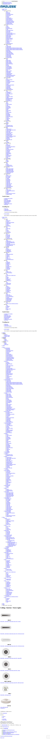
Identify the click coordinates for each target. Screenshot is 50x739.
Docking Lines (8, 147)
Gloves (7, 224)
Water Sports (6, 340)
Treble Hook (8, 268)
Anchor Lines (8, 144)
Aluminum (8, 306)
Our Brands (4, 337)
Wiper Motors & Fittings (10, 76)
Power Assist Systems (9, 53)
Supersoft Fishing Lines (12, 545)
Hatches (7, 122)
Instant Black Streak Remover (10, 33)
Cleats (7, 105)
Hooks (5, 559)
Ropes (7, 157)
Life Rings (8, 478)
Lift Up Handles (8, 112)
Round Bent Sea (8, 266)
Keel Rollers (8, 179)
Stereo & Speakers (9, 100)
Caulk (7, 29)
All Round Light (8, 457)
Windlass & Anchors (7, 511)
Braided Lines (8, 536)
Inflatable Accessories (9, 126)
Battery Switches (8, 395)
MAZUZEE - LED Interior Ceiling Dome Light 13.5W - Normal (10, 621)
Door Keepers (8, 437)
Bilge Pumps (8, 13)
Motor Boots (8, 50)
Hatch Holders (8, 110)
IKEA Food (6, 204)
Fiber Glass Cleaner (9, 32)
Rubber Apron (8, 524)
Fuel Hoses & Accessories (10, 81)
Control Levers (8, 381)
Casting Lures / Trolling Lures (11, 275)
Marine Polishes (8, 36)
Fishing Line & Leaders (8, 535)
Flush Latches (8, 107)
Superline (7, 246)
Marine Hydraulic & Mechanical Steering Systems (14, 47)
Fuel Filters (8, 80)
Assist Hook (8, 262)
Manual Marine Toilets (9, 170)
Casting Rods (8, 287)
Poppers (7, 277)
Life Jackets (8, 477)
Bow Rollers (8, 177)
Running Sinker (8, 249)
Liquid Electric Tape (9, 34)
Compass (7, 142)
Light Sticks (8, 236)
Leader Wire (8, 243)
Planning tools (6, 202)
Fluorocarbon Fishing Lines (10, 242)
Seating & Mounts (7, 485)
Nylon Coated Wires (11, 540)
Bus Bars (7, 65)
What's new (6, 208)
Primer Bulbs (8, 87)
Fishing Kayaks (8, 271)
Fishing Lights (6, 530)
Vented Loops (8, 173)
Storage (5, 488)
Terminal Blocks (8, 74)
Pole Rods (7, 289)
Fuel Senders (8, 82)
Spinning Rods (8, 290)
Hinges (7, 111)
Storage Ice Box (8, 594)
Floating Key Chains (9, 96)
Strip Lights (8, 138)
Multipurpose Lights (9, 134)
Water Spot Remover (9, 43)
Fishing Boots (8, 223)
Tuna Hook (8, 269)
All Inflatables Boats (9, 125)
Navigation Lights (9, 135)
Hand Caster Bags (9, 295)
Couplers (7, 178)
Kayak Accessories (9, 272)
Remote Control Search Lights (11, 464)
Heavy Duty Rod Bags (9, 296)
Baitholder (7, 561)
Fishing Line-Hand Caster (10, 241)
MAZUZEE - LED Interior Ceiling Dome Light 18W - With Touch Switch (12, 682)
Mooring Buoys (8, 153)
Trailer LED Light (9, 183)
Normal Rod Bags (9, 299)
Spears (5, 597)
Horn (7, 403)
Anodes (7, 26)
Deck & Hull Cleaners (9, 30)
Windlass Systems (9, 194)
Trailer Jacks (8, 182)
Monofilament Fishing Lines (10, 244)
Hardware (5, 433)
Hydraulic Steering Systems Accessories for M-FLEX (14, 49)
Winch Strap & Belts (9, 186)
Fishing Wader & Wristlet (10, 222)
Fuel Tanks (8, 83)
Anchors (7, 191)
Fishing (3, 217)
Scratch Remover (9, 40)
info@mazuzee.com (9, 3)
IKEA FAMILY (6, 213)
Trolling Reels (8, 284)
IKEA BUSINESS (7, 317)
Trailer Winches (8, 185)
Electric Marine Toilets (9, 169)
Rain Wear (8, 225)
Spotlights (7, 137)
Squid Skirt (8, 279)
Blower (7, 64)
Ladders (7, 97)
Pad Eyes (7, 113)
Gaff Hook (8, 255)
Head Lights (8, 235)
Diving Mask (8, 228)
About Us (5, 334)
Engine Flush (8, 31)
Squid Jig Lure (8, 278)
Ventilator (7, 120)
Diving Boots (8, 220)
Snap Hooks (8, 115)
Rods (5, 580)
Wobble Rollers (8, 187)
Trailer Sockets (8, 184)
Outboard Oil (8, 86)
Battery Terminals (9, 62)
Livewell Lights (8, 133)
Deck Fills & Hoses (9, 79)
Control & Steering (7, 379)
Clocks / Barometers (9, 93)
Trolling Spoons (8, 280)
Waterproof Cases (9, 165)
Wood (7, 309)
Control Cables (8, 46)
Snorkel (7, 230)
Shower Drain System (9, 20)
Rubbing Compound (9, 38)
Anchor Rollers (8, 189)
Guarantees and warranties (8, 198)
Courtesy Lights (8, 130)
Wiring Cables (8, 410)
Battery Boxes (8, 60)
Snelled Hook (8, 250)
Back (7, 11)
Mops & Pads (8, 37)
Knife (7, 257)
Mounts (7, 160)
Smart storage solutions (7, 210)
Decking (7, 94)
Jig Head (7, 264)
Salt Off (7, 375)
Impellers (7, 353)
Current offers (6, 209)
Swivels (7, 117)
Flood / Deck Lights (9, 132)
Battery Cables (8, 61)
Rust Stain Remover (9, 374)
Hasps (7, 109)
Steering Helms (8, 55)
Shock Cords (8, 158)
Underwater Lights (9, 139)
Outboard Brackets (9, 52)
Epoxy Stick (8, 367)
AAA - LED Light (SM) (4, 707)
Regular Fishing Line (9, 245)
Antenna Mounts (8, 423)
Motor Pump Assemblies (10, 171)
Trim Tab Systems (9, 57)
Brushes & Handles (9, 28)
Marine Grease (8, 35)
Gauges (7, 416)
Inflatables (5, 453)
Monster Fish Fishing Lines (12, 544)
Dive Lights (8, 234)
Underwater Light (9, 238)
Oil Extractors (8, 85)
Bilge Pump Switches (9, 63)
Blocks (7, 103)
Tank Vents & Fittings (9, 89)
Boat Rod (7, 286)
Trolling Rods (8, 292)
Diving (5, 525)
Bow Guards (8, 176)
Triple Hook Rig (8, 251)
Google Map (6, 728)
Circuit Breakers (8, 66)
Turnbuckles (8, 118)
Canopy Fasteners (9, 104)
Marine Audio (8, 71)
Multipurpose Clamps (9, 98)
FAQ (3, 717)
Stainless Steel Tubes (9, 116)
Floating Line (8, 150)
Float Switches (8, 15)
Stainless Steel (8, 308)
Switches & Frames (9, 73)
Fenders (7, 148)
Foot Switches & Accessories (10, 193)
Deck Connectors (9, 67)
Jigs (6, 276)
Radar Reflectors (8, 155)
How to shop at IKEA (7, 316)
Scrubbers (7, 41)
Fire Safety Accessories (9, 149)
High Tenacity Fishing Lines (12, 542)
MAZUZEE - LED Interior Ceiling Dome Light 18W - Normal (10, 670)
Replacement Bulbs (9, 465)
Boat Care (5, 361)
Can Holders (8, 92)
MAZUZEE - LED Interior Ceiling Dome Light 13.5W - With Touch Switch (12, 633)
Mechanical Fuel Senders (10, 417)
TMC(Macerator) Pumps (10, 22)
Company (3, 332)
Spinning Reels (8, 283)
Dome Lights (8, 131)
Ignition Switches (9, 70)
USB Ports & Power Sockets (10, 75)
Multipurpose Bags (9, 298)
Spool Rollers (8, 180)
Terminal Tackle (6, 595)
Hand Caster (8, 294)
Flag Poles (7, 95)
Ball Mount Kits (8, 175)
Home (3, 603)
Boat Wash (8, 27)
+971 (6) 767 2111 (8, 2)
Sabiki (7, 574)
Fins (7, 229)
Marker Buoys (8, 152)
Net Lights (8, 237)
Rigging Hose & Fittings (10, 388)
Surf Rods (7, 291)
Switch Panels (8, 72)
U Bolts (7, 119)
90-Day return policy (7, 200)
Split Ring (7, 267)
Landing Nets (8, 258)
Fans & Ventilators (9, 68)
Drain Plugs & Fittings (9, 14)
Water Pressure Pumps (9, 360)
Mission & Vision (7, 335)
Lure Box (7, 297)
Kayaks (5, 568)
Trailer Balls (8, 181)
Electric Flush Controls (9, 168)
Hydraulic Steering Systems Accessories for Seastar (14, 48)
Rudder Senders (8, 88)
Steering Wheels (8, 56)
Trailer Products (6, 497)
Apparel (5, 518)
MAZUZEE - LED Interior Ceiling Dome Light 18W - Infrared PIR (10, 658)
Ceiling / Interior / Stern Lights (11, 129)
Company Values (7, 336)
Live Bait (7, 265)
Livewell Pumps (8, 17)
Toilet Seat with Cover (9, 172)
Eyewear (7, 221)
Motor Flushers (8, 51)
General (7, 555)
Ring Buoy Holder (9, 430)
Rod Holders (8, 99)
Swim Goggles (8, 232)
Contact (3, 345)
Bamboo (7, 307)
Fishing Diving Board (9, 254)
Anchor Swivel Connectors (10, 190)
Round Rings (8, 114)
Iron (7, 600)
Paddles (7, 154)
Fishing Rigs (6, 548)
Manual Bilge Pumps (9, 18)
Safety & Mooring (7, 470)
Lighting (5, 456)
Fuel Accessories (6, 411)
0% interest (6, 199)
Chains (7, 192)
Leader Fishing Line (11, 543)
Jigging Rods (8, 288)
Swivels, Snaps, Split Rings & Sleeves (12, 303)
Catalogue (4, 338)
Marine (3, 9)
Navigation (6, 468)
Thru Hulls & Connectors (10, 21)
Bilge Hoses (8, 12)
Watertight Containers (9, 490)
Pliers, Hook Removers (9, 259)
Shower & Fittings (9, 19)
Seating (7, 161)
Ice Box (7, 164)
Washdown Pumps (9, 23)
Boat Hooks (8, 145)
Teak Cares (8, 42)
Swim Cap (8, 231)
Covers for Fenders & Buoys (10, 146)
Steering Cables (8, 389)
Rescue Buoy (8, 156)
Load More (2, 708)
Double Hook (8, 263)
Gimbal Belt (8, 256)
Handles (7, 108)
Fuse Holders (8, 402)
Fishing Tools (6, 552)
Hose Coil (7, 16)
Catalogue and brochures (8, 203)
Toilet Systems (6, 491)
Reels (5, 578)
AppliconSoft (5, 713)
